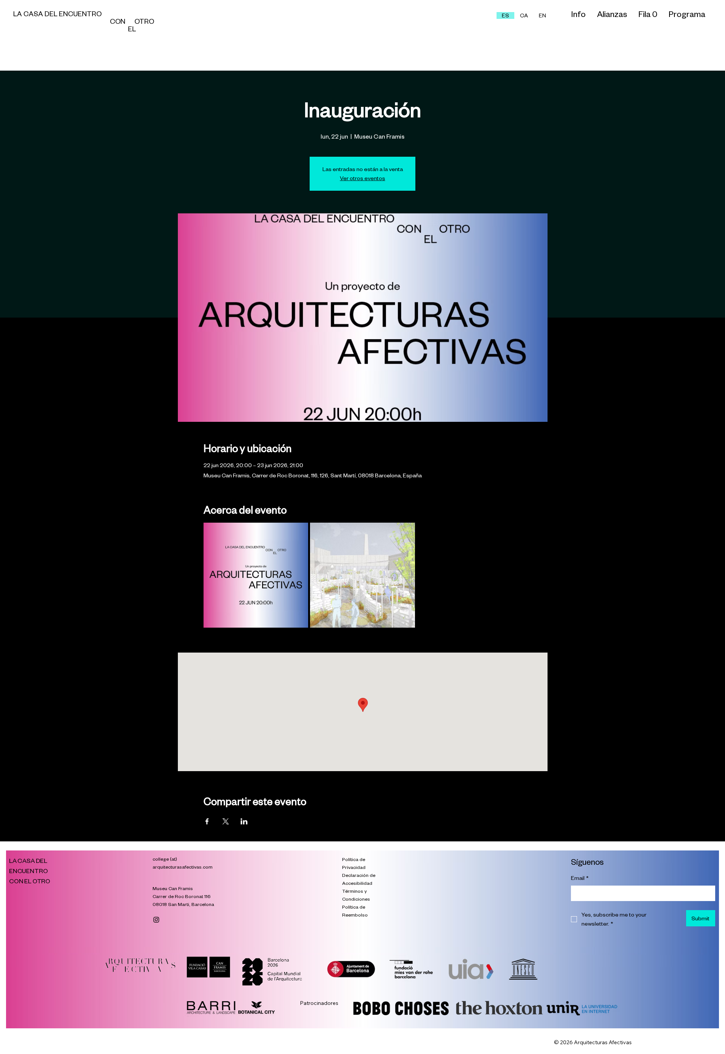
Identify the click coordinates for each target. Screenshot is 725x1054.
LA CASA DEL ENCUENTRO (74, 13)
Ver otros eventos (362, 178)
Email (580, 877)
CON (73, 21)
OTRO (144, 21)
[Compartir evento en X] (225, 821)
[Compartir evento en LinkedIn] (244, 821)
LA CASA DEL (28, 860)
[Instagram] (156, 919)
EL (75, 28)
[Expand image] (256, 575)
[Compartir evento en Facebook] (207, 821)
